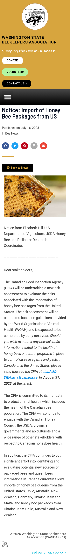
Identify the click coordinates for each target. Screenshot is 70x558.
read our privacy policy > (48, 552)
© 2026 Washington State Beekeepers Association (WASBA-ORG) (38, 535)
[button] (7, 97)
